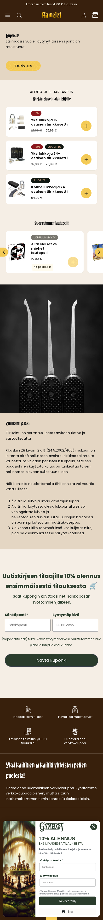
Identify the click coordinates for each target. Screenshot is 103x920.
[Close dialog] (93, 827)
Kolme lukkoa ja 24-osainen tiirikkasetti (49, 189)
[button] (7, 15)
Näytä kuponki (51, 660)
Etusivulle (23, 65)
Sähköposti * (16, 614)
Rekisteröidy (67, 901)
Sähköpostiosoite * (51, 860)
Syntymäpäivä (65, 614)
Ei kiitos (67, 912)
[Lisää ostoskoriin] (86, 126)
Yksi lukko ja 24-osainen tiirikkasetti (49, 155)
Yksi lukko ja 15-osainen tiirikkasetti (49, 122)
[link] (84, 15)
